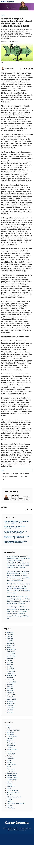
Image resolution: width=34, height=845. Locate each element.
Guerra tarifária (11, 764)
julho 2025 (10, 660)
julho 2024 (10, 686)
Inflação (9, 767)
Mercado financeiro (13, 777)
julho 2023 (10, 710)
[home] (7, 2)
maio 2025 (10, 664)
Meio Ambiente (11, 775)
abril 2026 (10, 641)
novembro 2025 (11, 652)
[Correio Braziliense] (17, 822)
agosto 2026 (10, 632)
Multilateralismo (12, 780)
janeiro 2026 (10, 647)
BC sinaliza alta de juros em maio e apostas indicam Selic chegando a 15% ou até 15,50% (18, 565)
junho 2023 (10, 712)
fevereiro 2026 (11, 645)
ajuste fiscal (6, 473)
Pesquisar (4, 507)
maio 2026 (10, 639)
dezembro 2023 (11, 699)
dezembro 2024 (11, 675)
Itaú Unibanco (14, 476)
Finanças (9, 756)
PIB (26, 476)
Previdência (10, 795)
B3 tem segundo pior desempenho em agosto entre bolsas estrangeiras (15, 532)
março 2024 (10, 693)
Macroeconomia (12, 773)
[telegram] (24, 69)
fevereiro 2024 (11, 695)
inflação (5, 476)
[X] (29, 69)
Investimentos (11, 771)
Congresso (10, 741)
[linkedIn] (32, 69)
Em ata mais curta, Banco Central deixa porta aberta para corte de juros (15, 541)
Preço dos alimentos (13, 792)
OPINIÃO (9, 784)
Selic (4, 479)
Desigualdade (11, 745)
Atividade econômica (13, 730)
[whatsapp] (21, 69)
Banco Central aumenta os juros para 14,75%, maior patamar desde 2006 (18, 578)
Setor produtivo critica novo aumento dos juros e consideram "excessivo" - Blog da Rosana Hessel (18, 573)
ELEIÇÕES (9, 751)
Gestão (9, 760)
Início (3, 15)
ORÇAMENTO (11, 786)
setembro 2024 (11, 682)
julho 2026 (10, 634)
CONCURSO (10, 739)
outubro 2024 (11, 680)
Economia (10, 747)
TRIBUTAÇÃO (10, 808)
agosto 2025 (10, 658)
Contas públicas (11, 743)
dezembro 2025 (11, 649)
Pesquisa (9, 788)
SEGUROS (10, 799)
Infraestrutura (11, 769)
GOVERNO (10, 762)
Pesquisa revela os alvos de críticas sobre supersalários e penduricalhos (16, 522)
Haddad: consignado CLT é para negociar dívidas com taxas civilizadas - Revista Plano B (18, 609)
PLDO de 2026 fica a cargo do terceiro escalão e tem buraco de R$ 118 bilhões (18, 601)
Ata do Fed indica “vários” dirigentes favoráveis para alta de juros (14, 527)
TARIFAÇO (10, 801)
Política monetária (12, 790)
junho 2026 (10, 636)
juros (21, 476)
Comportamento (12, 736)
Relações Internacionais (14, 797)
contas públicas (25, 473)
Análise (9, 726)
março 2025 (10, 669)
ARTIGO (9, 728)
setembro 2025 (11, 656)
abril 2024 (10, 690)
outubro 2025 (11, 654)
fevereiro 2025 (11, 671)
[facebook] (26, 69)
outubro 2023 (11, 703)
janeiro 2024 (10, 697)
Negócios (9, 782)
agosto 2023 (10, 708)
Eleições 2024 (11, 754)
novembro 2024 (11, 677)
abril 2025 (10, 667)
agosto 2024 (10, 684)
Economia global (12, 749)
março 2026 (10, 643)
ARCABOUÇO (15, 473)
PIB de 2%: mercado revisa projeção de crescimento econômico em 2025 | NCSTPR (18, 586)
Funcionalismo (11, 758)
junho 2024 (10, 688)
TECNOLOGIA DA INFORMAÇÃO (16, 803)
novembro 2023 (11, 701)
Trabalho (9, 805)
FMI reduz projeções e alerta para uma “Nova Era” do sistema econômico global (18, 590)
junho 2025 (10, 662)
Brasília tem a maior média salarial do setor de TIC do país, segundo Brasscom (17, 537)
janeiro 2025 (10, 673)
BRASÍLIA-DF (10, 732)
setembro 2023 (11, 705)
